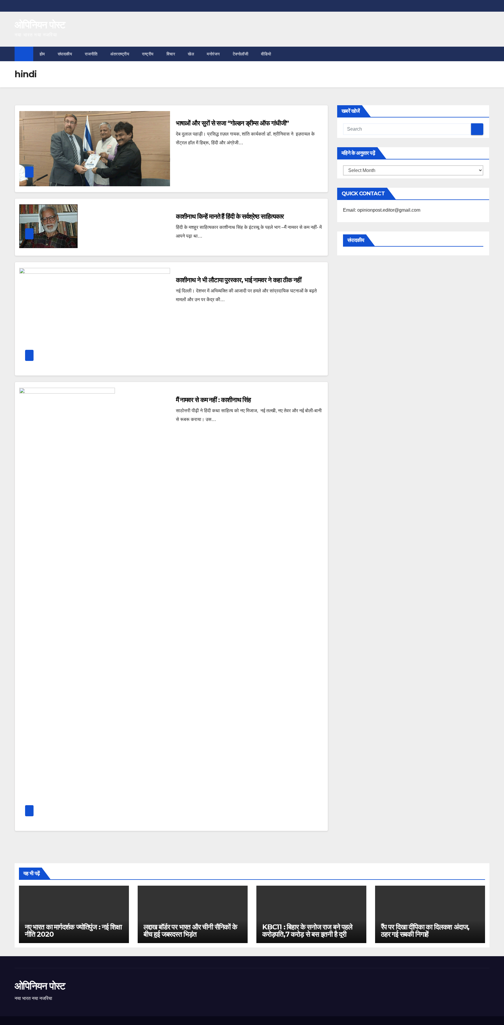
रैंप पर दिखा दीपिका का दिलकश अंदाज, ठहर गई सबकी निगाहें (425, 930)
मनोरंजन (213, 54)
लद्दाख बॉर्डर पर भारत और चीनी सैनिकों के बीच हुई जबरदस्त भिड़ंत (190, 930)
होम (42, 54)
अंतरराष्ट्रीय (119, 54)
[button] (485, 53)
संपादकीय (65, 54)
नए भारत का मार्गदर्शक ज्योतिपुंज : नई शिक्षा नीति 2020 (73, 930)
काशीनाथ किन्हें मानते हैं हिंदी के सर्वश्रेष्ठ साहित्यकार (230, 216)
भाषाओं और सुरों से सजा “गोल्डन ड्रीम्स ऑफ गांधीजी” (232, 123)
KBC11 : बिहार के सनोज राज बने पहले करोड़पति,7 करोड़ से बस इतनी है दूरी (307, 930)
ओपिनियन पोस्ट (40, 25)
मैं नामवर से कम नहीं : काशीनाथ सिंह (213, 400)
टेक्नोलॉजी (241, 54)
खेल (191, 54)
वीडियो (266, 54)
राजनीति (91, 54)
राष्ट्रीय (148, 54)
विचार (171, 54)
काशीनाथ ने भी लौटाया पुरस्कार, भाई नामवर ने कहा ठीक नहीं (238, 280)
